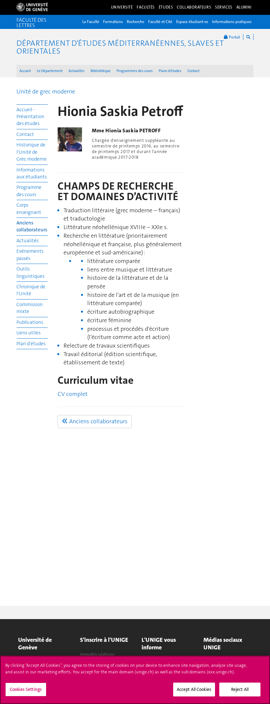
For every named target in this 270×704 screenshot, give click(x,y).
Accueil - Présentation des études (30, 116)
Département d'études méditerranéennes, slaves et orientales (120, 47)
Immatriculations (97, 654)
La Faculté (90, 21)
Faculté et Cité (160, 21)
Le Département (50, 70)
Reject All (240, 689)
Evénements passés (29, 254)
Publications (29, 322)
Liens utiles (28, 332)
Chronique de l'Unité (30, 290)
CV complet (73, 394)
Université (122, 7)
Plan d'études (30, 343)
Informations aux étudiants (31, 173)
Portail (234, 37)
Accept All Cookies (194, 689)
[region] (135, 680)
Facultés (146, 7)
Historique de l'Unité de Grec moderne (31, 152)
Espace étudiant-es (192, 21)
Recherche (135, 21)
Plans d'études (170, 70)
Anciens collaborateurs (31, 226)
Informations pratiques (232, 21)
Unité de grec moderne (45, 91)
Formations (113, 21)
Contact (193, 70)
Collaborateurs (194, 7)
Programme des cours (28, 190)
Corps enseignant (28, 208)
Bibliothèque (101, 70)
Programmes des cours (135, 70)
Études (166, 7)
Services (223, 7)
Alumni (244, 7)
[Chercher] (248, 37)
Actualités (76, 70)
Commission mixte (29, 308)
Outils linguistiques (30, 272)
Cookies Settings (26, 689)
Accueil (25, 70)
